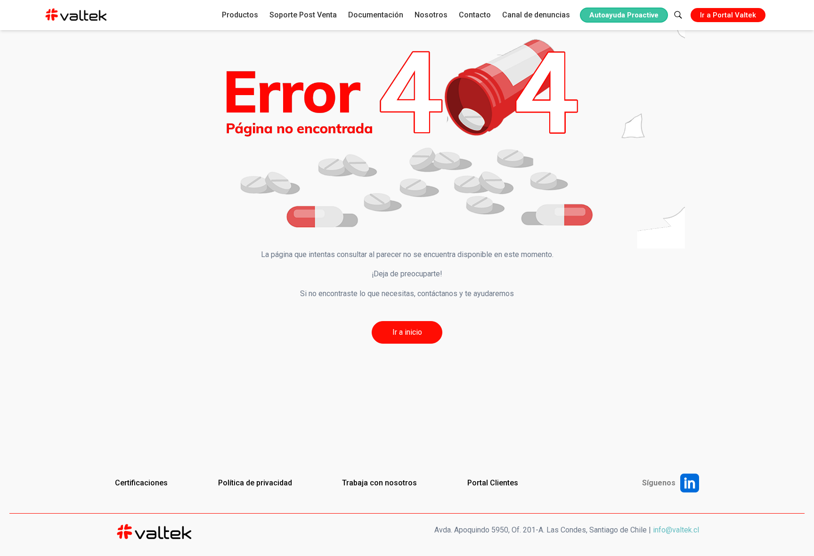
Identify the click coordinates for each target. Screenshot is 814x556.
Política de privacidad (255, 482)
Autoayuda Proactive (624, 15)
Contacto (475, 14)
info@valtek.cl (676, 529)
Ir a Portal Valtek (728, 15)
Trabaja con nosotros (379, 482)
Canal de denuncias (536, 14)
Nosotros (431, 14)
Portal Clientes (492, 482)
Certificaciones (141, 482)
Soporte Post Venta (303, 14)
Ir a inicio (407, 332)
